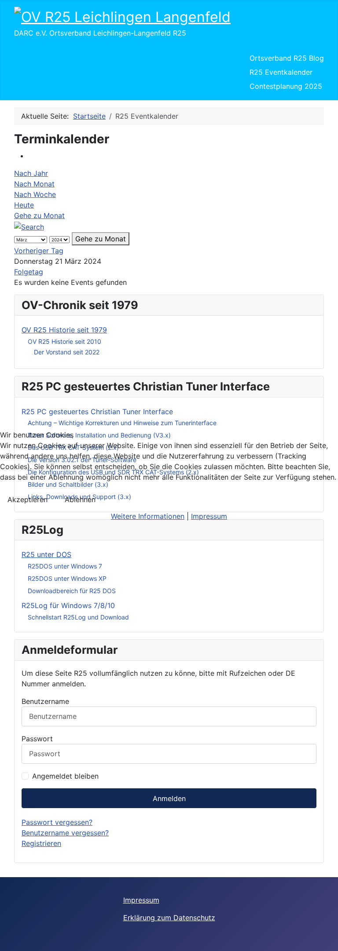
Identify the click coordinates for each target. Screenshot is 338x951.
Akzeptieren (27, 499)
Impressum (209, 516)
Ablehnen (80, 499)
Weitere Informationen (147, 516)
